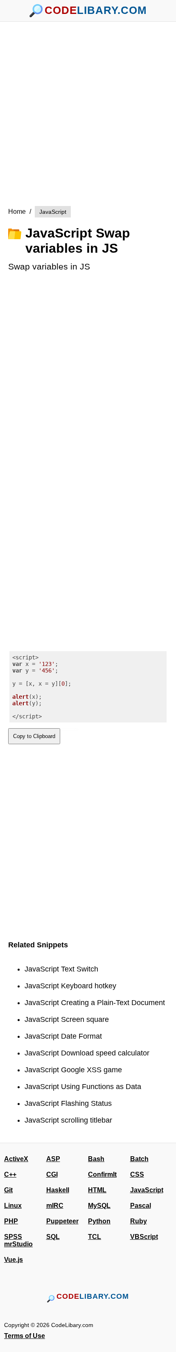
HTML (97, 1190)
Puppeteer (62, 1221)
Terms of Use (24, 1335)
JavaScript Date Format (63, 1036)
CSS (137, 1174)
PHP (11, 1221)
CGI (52, 1174)
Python (99, 1221)
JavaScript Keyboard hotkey (70, 986)
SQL (53, 1236)
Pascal (140, 1205)
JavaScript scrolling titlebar (68, 1120)
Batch (139, 1158)
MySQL (99, 1205)
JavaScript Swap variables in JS (77, 241)
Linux (13, 1205)
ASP (53, 1158)
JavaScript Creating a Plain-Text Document (95, 1003)
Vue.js (13, 1259)
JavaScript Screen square (67, 1019)
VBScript (144, 1236)
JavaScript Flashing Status (68, 1103)
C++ (10, 1174)
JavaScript (52, 211)
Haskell (57, 1190)
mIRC (54, 1205)
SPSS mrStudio (18, 1240)
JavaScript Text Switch (61, 969)
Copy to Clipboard (34, 736)
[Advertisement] (88, 110)
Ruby (138, 1221)
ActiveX (16, 1158)
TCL (94, 1236)
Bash (96, 1158)
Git (8, 1190)
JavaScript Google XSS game (73, 1070)
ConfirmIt (102, 1174)
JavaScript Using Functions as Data (83, 1087)
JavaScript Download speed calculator (87, 1053)
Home (17, 211)
